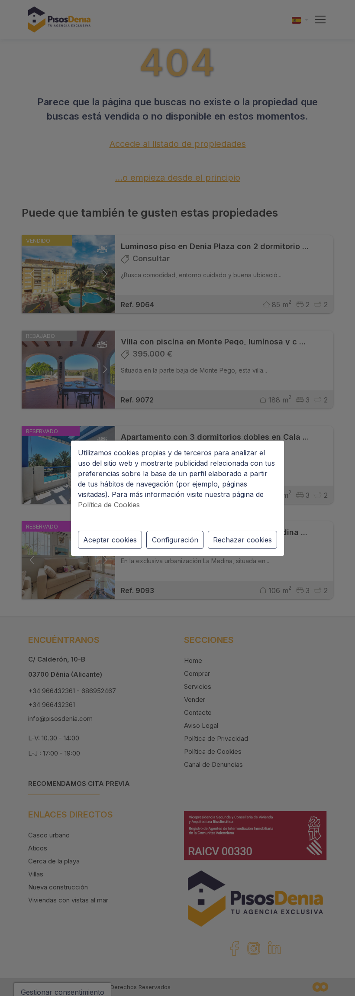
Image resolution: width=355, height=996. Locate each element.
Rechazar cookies (242, 539)
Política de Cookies (109, 504)
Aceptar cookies (110, 539)
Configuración (175, 539)
